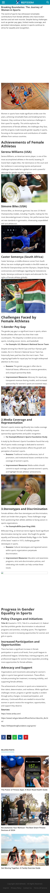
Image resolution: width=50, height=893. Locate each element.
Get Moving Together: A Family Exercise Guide (20, 868)
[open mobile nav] (3, 2)
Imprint (6, 888)
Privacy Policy (16, 888)
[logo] (25, 2)
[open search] (47, 2)
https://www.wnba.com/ (11, 713)
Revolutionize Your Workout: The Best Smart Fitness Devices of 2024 (23, 829)
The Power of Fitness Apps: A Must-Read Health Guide (24, 790)
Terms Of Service (40, 888)
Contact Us (27, 888)
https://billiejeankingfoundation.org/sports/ (18, 726)
